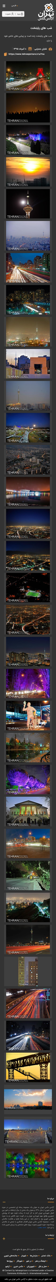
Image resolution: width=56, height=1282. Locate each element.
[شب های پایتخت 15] (28, 523)
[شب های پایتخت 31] (28, 1035)
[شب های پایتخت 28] (28, 939)
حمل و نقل (42, 1266)
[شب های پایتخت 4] (28, 203)
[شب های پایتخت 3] (28, 172)
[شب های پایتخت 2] (28, 139)
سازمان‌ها (34, 1255)
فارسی (13, 5)
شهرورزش (31, 1266)
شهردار (23, 1255)
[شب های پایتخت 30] (28, 1003)
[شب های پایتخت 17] (28, 587)
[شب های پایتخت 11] (28, 427)
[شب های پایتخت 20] (28, 683)
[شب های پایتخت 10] (28, 395)
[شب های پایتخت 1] (28, 108)
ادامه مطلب (42, 1227)
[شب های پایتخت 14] (28, 76)
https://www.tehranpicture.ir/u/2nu (26, 54)
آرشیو (7, 1266)
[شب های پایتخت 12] (28, 459)
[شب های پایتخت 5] (28, 235)
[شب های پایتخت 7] (28, 299)
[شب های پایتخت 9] (28, 363)
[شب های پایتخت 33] (28, 1099)
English (22, 8)
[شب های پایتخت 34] (28, 1131)
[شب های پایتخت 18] (28, 619)
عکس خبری (18, 1266)
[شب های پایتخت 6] (28, 268)
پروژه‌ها (10, 1261)
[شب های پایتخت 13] (28, 491)
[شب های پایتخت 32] (28, 1067)
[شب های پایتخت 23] (28, 779)
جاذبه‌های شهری (10, 1255)
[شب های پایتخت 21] (28, 715)
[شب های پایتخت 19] (28, 651)
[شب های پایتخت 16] (28, 555)
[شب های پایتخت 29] (28, 971)
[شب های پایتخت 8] (28, 331)
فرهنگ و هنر (40, 1261)
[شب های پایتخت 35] (28, 1163)
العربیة (29, 8)
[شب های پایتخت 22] (28, 747)
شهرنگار (19, 1261)
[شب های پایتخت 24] (28, 811)
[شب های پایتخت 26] (28, 875)
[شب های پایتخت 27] (28, 907)
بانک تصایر (45, 1255)
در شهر (28, 1261)
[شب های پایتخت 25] (28, 843)
